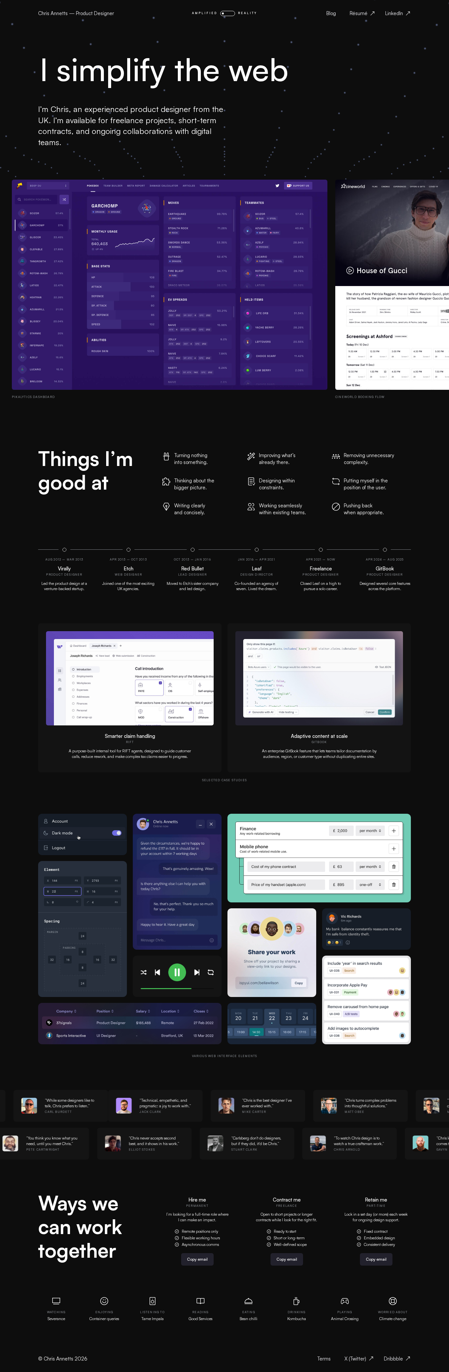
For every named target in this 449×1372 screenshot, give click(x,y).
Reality (247, 13)
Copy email (197, 1259)
